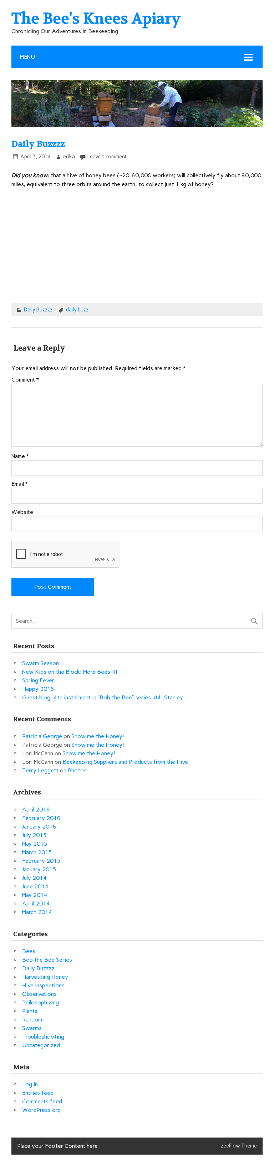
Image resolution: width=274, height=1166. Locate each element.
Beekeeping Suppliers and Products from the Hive (125, 761)
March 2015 (37, 852)
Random (32, 1019)
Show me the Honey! (97, 736)
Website (22, 512)
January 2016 (39, 826)
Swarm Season (40, 663)
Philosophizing (40, 1002)
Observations (39, 994)
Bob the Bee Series (47, 959)
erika (69, 156)
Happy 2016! (39, 689)
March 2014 (37, 912)
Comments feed (42, 1101)
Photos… (80, 770)
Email (19, 484)
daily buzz (77, 309)
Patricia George (42, 736)
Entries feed (38, 1092)
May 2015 (34, 843)
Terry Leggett (40, 770)
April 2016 (36, 809)
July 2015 (34, 835)
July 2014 (34, 877)
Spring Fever (38, 680)
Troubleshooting (43, 1036)
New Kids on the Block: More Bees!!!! (69, 671)
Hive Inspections (43, 985)
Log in (30, 1084)
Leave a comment (107, 156)
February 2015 (41, 860)
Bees (28, 951)
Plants (29, 1011)
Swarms (32, 1028)
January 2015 (39, 869)
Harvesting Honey (45, 976)
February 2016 (41, 818)
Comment (25, 380)
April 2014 (36, 903)
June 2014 (35, 886)
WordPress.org (41, 1110)
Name (20, 456)
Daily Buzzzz (38, 309)
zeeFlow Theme (239, 1146)
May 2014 (34, 895)
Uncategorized (41, 1045)
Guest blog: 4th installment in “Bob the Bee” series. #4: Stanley (102, 697)
